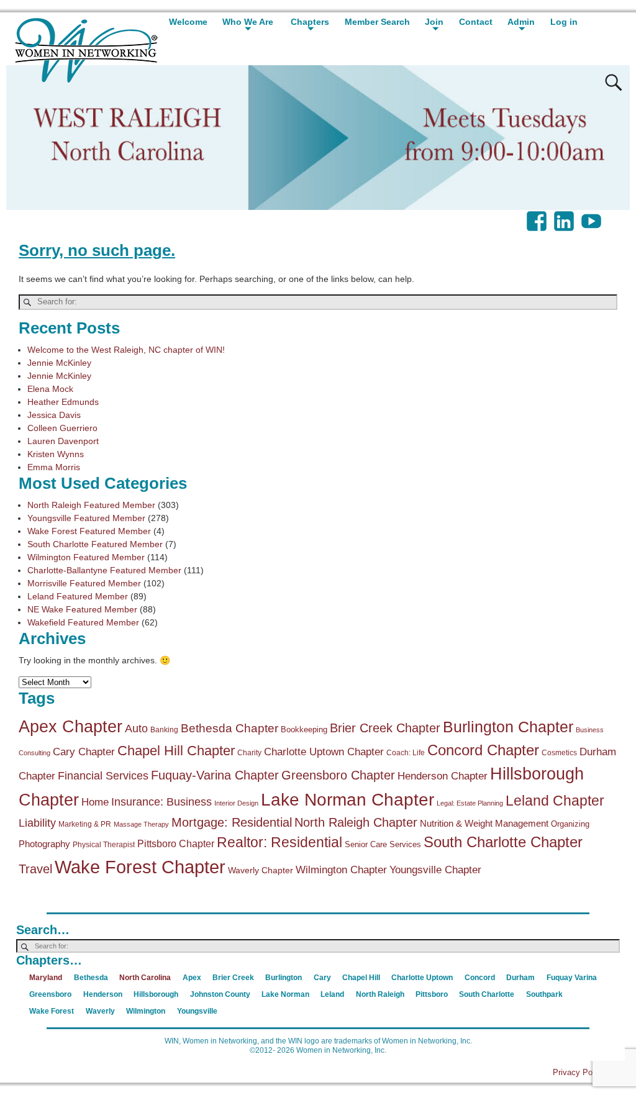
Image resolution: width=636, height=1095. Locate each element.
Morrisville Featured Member (84, 583)
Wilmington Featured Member (86, 557)
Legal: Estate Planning (470, 803)
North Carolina (145, 977)
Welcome (188, 22)
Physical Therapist (104, 844)
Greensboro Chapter (338, 775)
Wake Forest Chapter (140, 866)
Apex (192, 977)
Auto (136, 728)
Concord (480, 977)
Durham (520, 977)
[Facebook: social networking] (537, 215)
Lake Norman (285, 994)
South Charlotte (486, 994)
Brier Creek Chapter (385, 728)
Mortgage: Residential (231, 822)
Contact (476, 22)
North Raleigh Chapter (355, 822)
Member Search (377, 22)
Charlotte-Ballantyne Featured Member (104, 570)
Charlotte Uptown (422, 977)
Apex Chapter (70, 726)
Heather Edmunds (63, 402)
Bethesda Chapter (229, 728)
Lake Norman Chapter (347, 799)
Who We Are (247, 22)
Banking (164, 729)
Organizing (570, 824)
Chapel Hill (361, 977)
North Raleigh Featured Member (91, 505)
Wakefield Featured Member (83, 622)
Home (95, 802)
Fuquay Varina (572, 977)
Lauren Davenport (63, 441)
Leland (332, 994)
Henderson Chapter (443, 776)
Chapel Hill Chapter (176, 750)
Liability (37, 823)
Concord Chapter (483, 750)
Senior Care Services (383, 844)
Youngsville (197, 1011)
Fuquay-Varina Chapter (215, 775)
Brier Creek (233, 977)
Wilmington (145, 1011)
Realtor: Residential (279, 842)
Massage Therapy (141, 824)
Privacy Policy (579, 1072)
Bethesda (91, 977)
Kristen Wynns (55, 454)
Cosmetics (559, 752)
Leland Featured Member (77, 596)
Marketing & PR (84, 824)
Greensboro (50, 994)
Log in (564, 22)
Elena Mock (50, 389)
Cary (322, 977)
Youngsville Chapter (435, 870)
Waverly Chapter (260, 870)
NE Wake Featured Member (82, 609)
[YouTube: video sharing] (592, 215)
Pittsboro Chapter (175, 843)
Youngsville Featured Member (86, 518)
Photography (44, 843)
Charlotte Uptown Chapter (324, 752)
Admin (521, 22)
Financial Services (103, 776)
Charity (249, 752)
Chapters (310, 22)
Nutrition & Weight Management (484, 823)
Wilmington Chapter (341, 870)
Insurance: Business (161, 802)
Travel (35, 869)
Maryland (45, 977)
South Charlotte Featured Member (95, 544)
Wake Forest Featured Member (89, 531)
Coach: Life (405, 752)
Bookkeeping (304, 729)
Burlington (283, 977)
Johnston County (220, 994)
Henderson (102, 994)
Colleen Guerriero (62, 428)
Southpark (544, 994)
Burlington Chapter (508, 726)
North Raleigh (380, 994)
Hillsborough (156, 994)
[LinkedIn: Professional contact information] (565, 215)
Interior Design (236, 803)
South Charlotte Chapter (503, 842)
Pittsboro (432, 994)
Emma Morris (53, 467)
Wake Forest (51, 1011)
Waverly (100, 1011)
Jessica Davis (54, 415)
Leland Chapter (555, 801)
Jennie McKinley (59, 363)
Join (434, 22)
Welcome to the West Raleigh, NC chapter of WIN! (126, 350)
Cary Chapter (84, 752)
